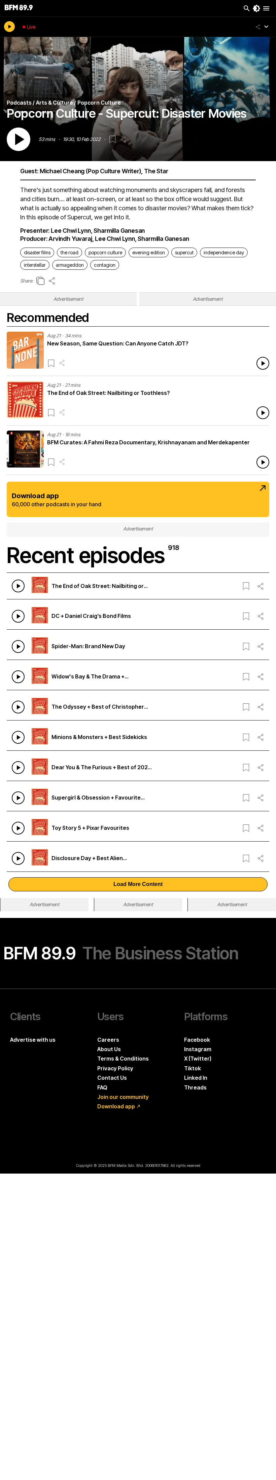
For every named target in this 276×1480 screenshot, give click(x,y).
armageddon (70, 265)
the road (69, 252)
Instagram (197, 1049)
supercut (184, 252)
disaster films (37, 252)
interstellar (35, 265)
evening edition (148, 252)
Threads (195, 1087)
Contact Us (112, 1077)
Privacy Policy (115, 1068)
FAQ (102, 1087)
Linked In (195, 1077)
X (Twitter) (197, 1058)
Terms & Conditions (123, 1058)
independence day (224, 252)
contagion (104, 265)
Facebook (197, 1039)
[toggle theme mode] (256, 8)
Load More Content (138, 884)
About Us (109, 1049)
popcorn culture (105, 252)
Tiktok (192, 1068)
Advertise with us (33, 1039)
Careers (108, 1039)
